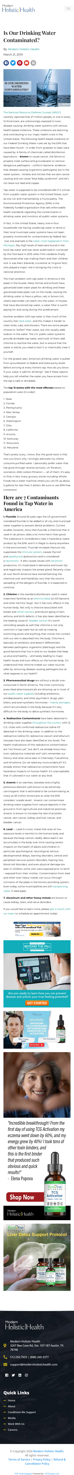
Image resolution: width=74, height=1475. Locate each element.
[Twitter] (13, 1375)
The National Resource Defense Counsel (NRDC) (32, 112)
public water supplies (21, 693)
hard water (24, 321)
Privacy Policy (42, 1459)
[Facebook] (6, 1375)
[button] (6, 63)
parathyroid (16, 556)
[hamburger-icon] (68, 8)
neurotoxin (12, 560)
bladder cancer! (38, 620)
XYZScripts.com (52, 1473)
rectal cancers (25, 611)
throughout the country (46, 722)
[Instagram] (26, 1375)
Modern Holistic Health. (48, 1451)
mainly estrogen (60, 702)
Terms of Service (19, 1459)
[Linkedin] (20, 1375)
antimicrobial (42, 598)
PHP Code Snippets (23, 1473)
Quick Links (16, 1393)
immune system (32, 552)
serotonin (57, 560)
